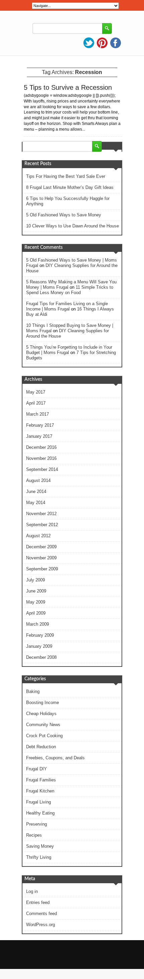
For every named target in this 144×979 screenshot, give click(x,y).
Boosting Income (42, 702)
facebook (115, 43)
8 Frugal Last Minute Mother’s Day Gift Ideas (70, 187)
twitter (88, 43)
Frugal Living (38, 802)
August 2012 (38, 535)
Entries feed (38, 902)
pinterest (102, 43)
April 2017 (36, 403)
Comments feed (41, 913)
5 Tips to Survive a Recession (68, 87)
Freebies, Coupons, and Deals (55, 757)
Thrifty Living (38, 857)
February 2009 (40, 635)
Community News (43, 724)
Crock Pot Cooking (44, 735)
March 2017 (37, 414)
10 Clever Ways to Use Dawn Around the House (72, 225)
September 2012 (42, 524)
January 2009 (39, 646)
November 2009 (41, 557)
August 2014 (38, 480)
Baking (33, 691)
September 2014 (42, 469)
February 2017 (40, 425)
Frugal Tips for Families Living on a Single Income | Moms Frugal (67, 306)
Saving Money (40, 846)
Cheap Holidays (41, 713)
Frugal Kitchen (40, 790)
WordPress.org (40, 924)
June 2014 (36, 491)
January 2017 (39, 436)
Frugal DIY (36, 768)
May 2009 (35, 602)
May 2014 (35, 502)
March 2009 (37, 624)
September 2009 (42, 568)
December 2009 (41, 546)
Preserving (36, 824)
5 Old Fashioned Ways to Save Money (63, 214)
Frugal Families (41, 779)
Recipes (34, 835)
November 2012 (41, 513)
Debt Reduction (41, 746)
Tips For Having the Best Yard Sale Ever (65, 176)
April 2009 (36, 613)
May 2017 (35, 392)
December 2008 (41, 657)
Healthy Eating (40, 813)
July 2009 (35, 579)
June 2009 (36, 590)
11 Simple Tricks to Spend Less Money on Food (69, 290)
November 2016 (41, 458)
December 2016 (41, 447)
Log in (32, 891)
